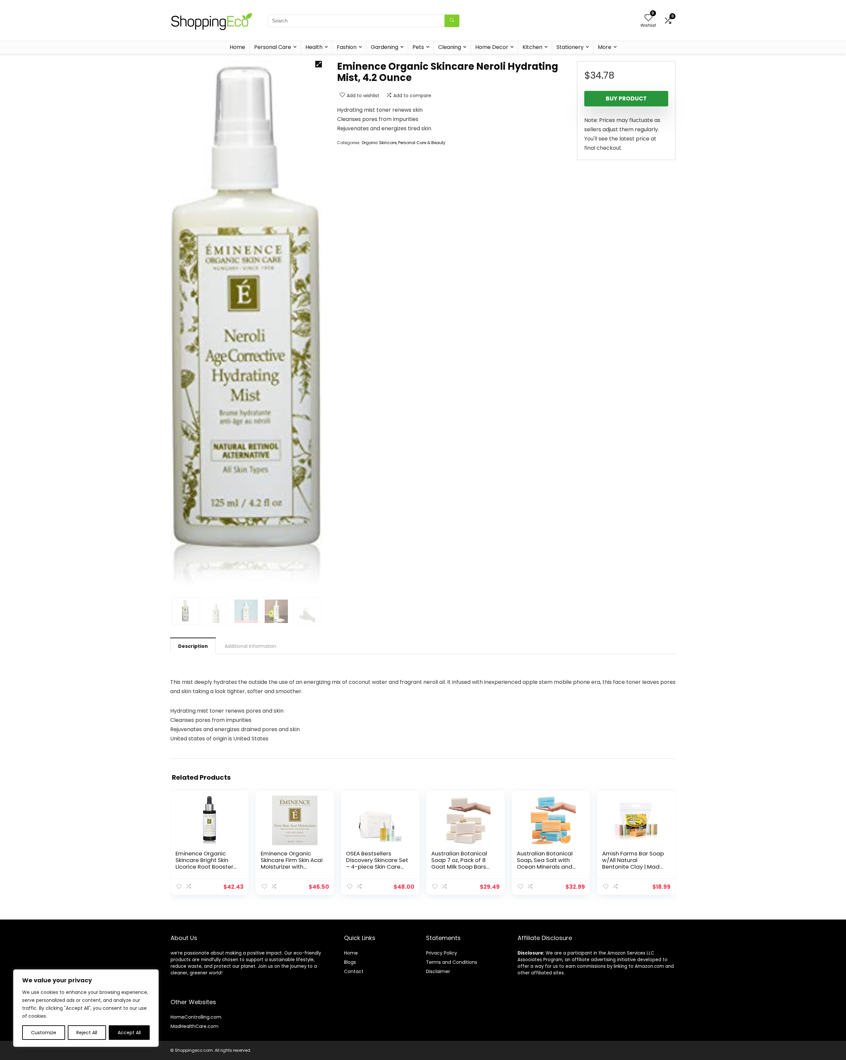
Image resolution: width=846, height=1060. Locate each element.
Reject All (86, 1032)
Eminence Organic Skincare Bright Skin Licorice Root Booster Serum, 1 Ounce (204, 863)
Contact (354, 971)
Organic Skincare (379, 142)
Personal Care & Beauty (421, 142)
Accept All (129, 1032)
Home (237, 47)
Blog (349, 962)
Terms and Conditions (451, 962)
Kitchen (532, 47)
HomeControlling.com (196, 1017)
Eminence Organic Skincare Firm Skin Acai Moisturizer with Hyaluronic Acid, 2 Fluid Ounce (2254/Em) (292, 866)
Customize (43, 1032)
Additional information (250, 646)
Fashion (347, 47)
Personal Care (272, 47)
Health (314, 47)
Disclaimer (438, 971)
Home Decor (491, 47)
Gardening (384, 47)
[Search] (451, 21)
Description (193, 646)
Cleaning (449, 47)
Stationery (570, 47)
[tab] (193, 646)
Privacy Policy (441, 953)
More (604, 47)
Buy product (626, 98)
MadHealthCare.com (194, 1026)
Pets (418, 47)
